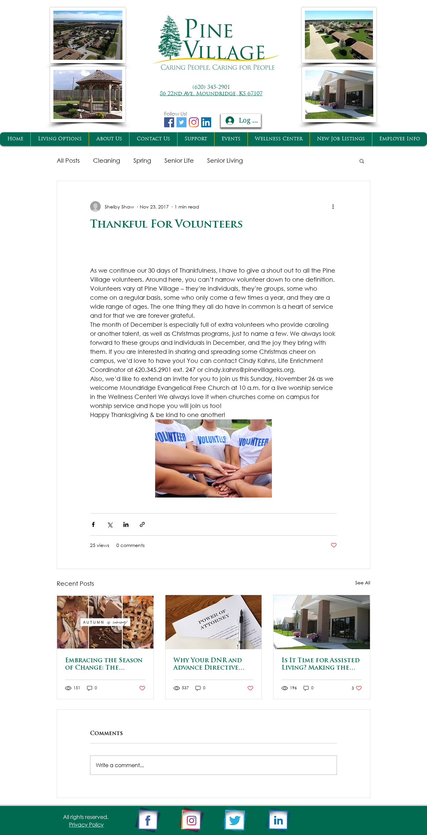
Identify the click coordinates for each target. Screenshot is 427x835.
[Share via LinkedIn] (126, 524)
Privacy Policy (86, 824)
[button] (362, 160)
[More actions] (333, 206)
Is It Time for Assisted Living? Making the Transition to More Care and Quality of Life (321, 665)
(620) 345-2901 (211, 87)
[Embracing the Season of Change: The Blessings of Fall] (105, 622)
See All (362, 582)
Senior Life (179, 160)
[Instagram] (194, 122)
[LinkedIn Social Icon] (206, 122)
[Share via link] (142, 524)
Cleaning (106, 160)
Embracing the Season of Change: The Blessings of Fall (103, 665)
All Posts (68, 160)
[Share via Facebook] (93, 524)
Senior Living (225, 160)
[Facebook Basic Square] (169, 122)
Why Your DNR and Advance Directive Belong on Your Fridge (207, 665)
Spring (142, 160)
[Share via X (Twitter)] (109, 524)
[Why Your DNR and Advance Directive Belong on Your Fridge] (213, 622)
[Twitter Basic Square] (181, 122)
